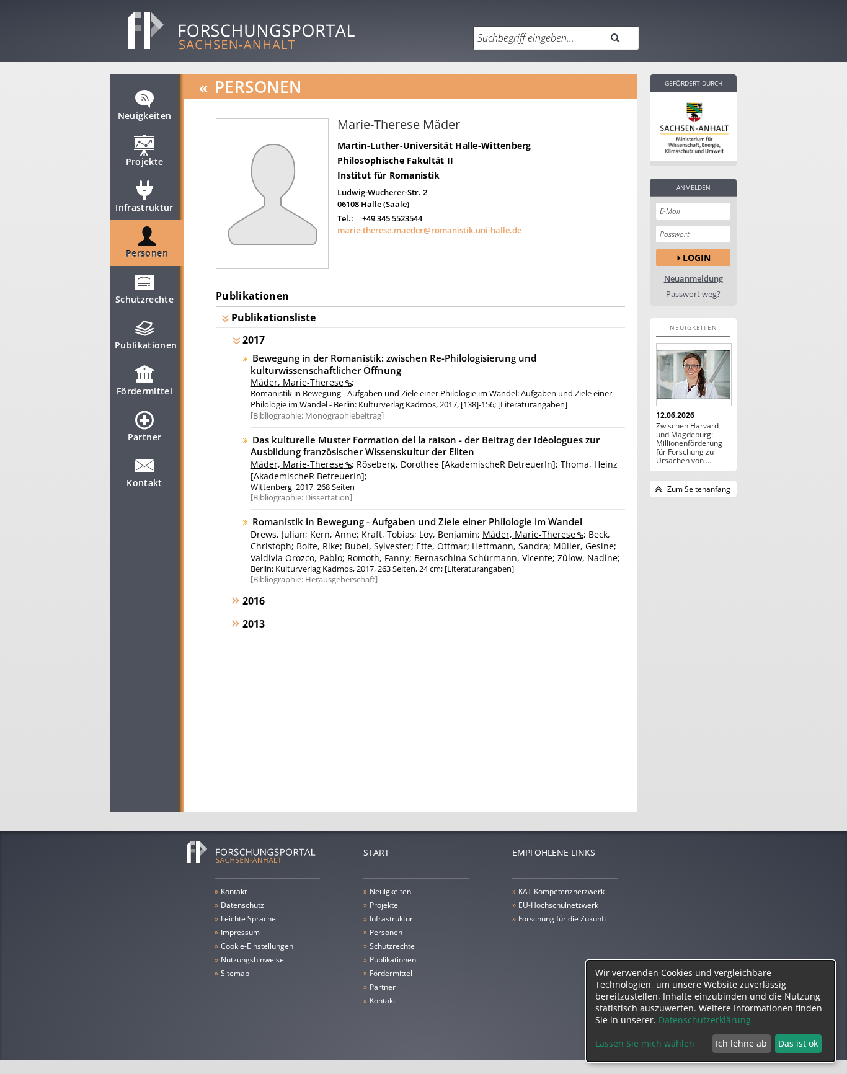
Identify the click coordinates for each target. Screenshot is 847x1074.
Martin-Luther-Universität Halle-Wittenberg (434, 145)
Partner (144, 437)
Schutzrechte (144, 299)
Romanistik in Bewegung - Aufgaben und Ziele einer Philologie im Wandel (417, 521)
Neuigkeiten (145, 116)
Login (697, 258)
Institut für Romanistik (388, 175)
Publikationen (146, 345)
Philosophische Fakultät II (395, 160)
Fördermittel (144, 391)
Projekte (145, 161)
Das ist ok (798, 1043)
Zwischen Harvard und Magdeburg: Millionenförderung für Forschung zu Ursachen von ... (689, 443)
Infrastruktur (144, 207)
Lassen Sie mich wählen (644, 1043)
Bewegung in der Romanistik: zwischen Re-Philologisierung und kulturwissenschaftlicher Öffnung (393, 364)
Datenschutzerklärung (705, 1020)
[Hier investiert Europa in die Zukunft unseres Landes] (693, 126)
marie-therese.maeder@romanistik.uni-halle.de (429, 230)
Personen (147, 253)
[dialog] (711, 1011)
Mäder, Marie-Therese (297, 382)
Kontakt (144, 483)
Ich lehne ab (741, 1043)
